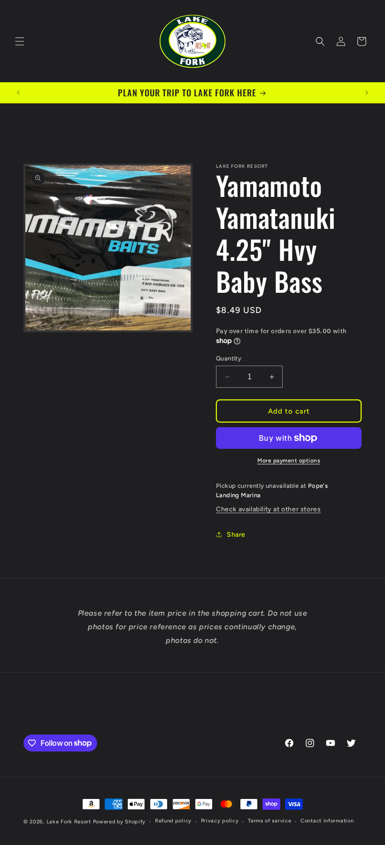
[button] (19, 41)
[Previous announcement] (18, 92)
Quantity (228, 358)
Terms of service (269, 821)
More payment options (288, 460)
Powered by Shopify (119, 822)
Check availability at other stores (268, 509)
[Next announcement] (366, 92)
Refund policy (173, 821)
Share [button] (236, 535)
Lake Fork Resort (68, 822)
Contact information (327, 821)
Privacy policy (220, 821)
